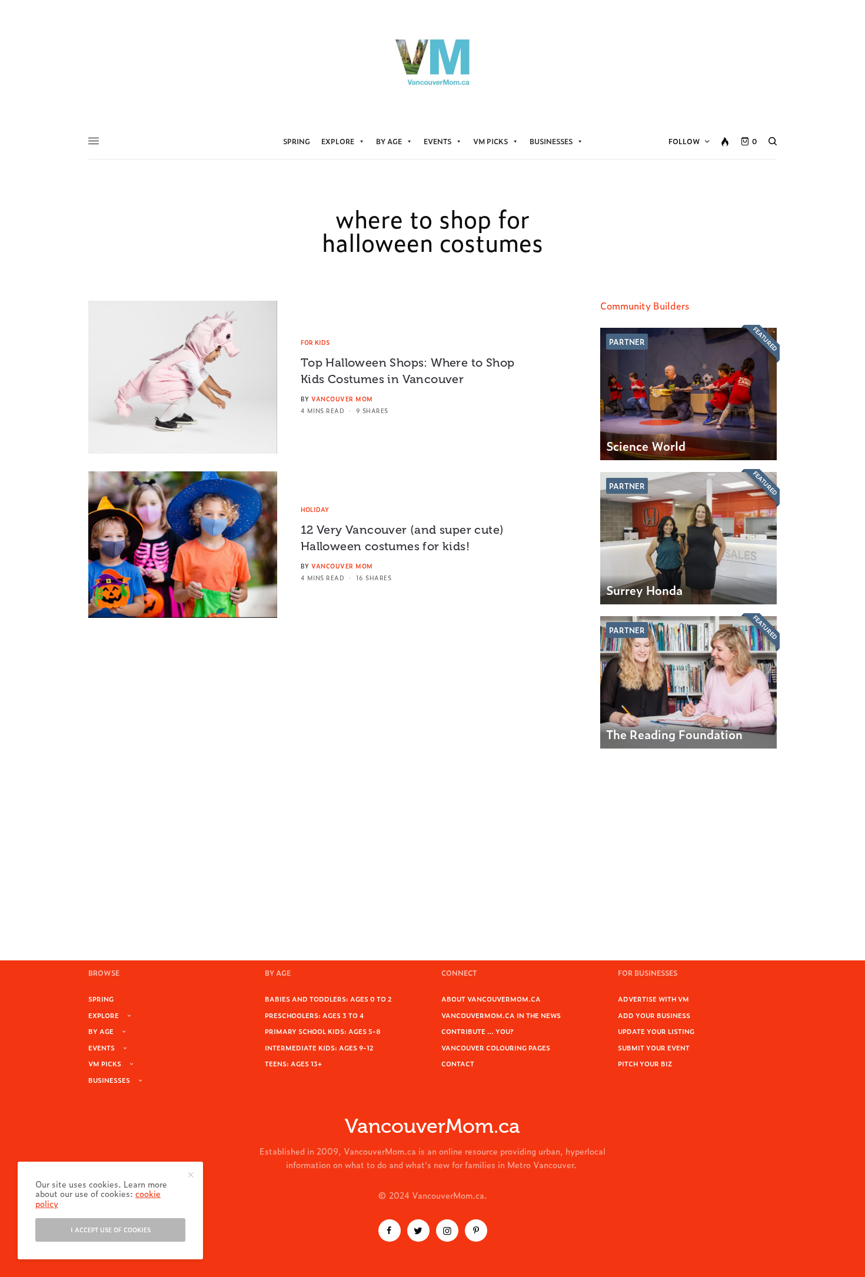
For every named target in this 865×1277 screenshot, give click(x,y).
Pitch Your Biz (645, 1063)
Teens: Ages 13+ (293, 1063)
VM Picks (490, 141)
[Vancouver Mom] (432, 62)
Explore (337, 141)
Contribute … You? (477, 1031)
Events (437, 141)
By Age (389, 141)
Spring (296, 141)
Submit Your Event (654, 1047)
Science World (646, 445)
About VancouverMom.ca (491, 998)
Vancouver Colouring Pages (495, 1047)
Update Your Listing (656, 1031)
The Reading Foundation (674, 734)
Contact (457, 1063)
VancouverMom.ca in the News (501, 1015)
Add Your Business (654, 1015)
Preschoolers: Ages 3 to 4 (314, 1015)
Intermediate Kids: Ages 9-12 (319, 1047)
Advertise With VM (653, 998)
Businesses (551, 141)
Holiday (315, 509)
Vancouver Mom (342, 398)
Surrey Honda (644, 589)
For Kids (315, 342)
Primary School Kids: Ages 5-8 (323, 1031)
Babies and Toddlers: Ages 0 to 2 (328, 998)
